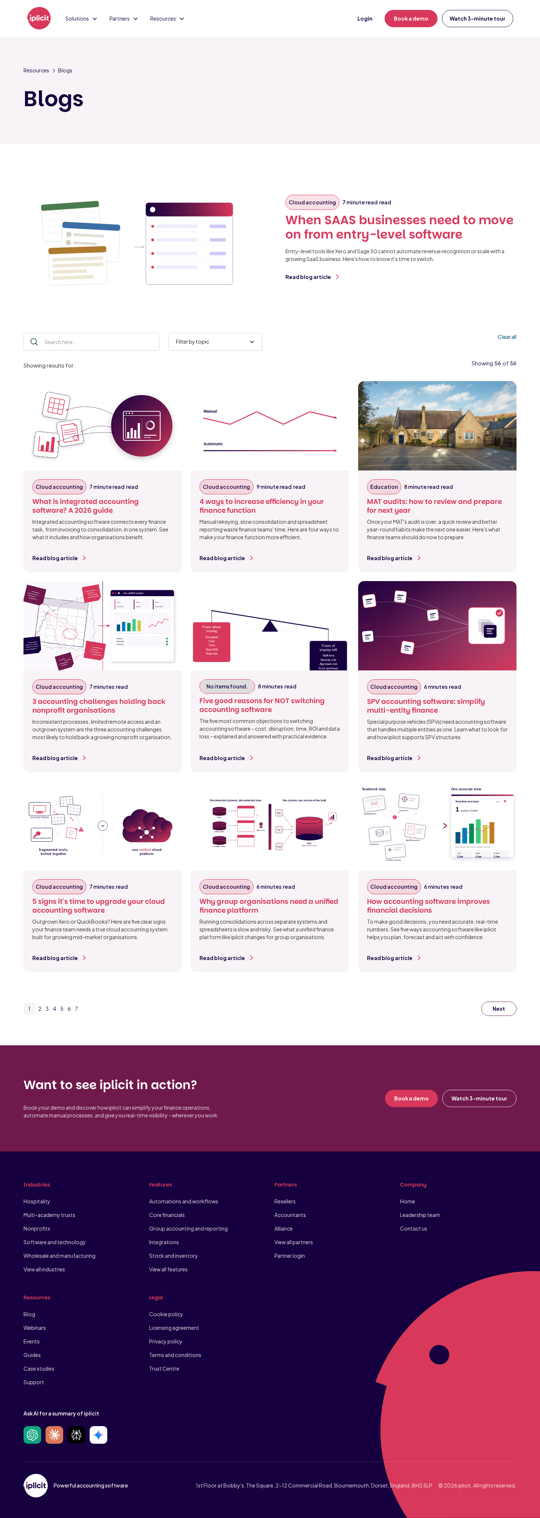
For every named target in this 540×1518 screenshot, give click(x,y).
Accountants (290, 1214)
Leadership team (420, 1214)
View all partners (293, 1242)
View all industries (44, 1269)
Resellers (285, 1201)
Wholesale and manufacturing (60, 1255)
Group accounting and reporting (188, 1228)
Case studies (39, 1368)
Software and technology (55, 1242)
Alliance (283, 1228)
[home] (39, 19)
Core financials (167, 1214)
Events (32, 1341)
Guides (32, 1354)
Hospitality (37, 1201)
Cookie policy (166, 1314)
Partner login (289, 1255)
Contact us (413, 1228)
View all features (168, 1269)
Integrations (164, 1242)
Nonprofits (37, 1228)
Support (34, 1382)
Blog (29, 1314)
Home (407, 1201)
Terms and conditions (175, 1354)
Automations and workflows (183, 1201)
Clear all (507, 336)
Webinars (35, 1327)
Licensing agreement (174, 1327)
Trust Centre (164, 1368)
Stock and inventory (173, 1255)
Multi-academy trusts (49, 1214)
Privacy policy (166, 1341)
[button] (82, 18)
